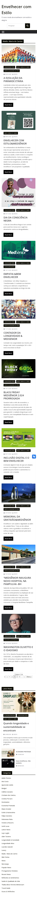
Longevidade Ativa (9, 67)
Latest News (6, 830)
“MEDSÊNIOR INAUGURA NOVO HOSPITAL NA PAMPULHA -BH (17, 581)
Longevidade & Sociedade (10, 840)
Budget (4, 788)
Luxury (4, 850)
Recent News (6, 874)
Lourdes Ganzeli (7, 847)
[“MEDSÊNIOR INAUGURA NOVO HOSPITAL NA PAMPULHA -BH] (18, 554)
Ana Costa (5, 781)
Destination (5, 802)
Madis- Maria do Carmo (23, 67)
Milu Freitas (5, 857)
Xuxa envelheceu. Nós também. (23, 762)
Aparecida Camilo (7, 785)
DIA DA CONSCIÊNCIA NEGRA (16, 219)
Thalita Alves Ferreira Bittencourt (13, 885)
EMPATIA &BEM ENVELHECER (12, 275)
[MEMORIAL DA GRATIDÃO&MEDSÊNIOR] (18, 493)
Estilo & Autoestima (8, 812)
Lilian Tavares (6, 836)
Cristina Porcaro (7, 799)
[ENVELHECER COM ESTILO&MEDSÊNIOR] (18, 120)
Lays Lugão (5, 833)
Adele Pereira (6, 778)
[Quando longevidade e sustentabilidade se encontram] (18, 702)
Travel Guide (6, 888)
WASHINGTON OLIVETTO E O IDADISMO (18, 648)
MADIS (15, 74)
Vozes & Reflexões (9, 266)
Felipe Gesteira (7, 816)
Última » (29, 677)
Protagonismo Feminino (10, 871)
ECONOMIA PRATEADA (23, 752)
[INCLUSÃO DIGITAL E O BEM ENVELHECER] (18, 437)
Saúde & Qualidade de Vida (11, 70)
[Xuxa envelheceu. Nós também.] (8, 763)
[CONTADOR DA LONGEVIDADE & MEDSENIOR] (18, 309)
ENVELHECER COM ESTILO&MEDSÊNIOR (15, 142)
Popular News (6, 867)
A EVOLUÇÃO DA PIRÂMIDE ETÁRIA (13, 79)
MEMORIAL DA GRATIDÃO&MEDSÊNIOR (17, 518)
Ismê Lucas (5, 826)
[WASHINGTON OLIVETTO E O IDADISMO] (18, 623)
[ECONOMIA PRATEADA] (8, 753)
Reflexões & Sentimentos (11, 640)
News (4, 861)
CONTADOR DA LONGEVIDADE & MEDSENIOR (13, 336)
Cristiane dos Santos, (9, 795)
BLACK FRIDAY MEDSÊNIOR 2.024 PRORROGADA (14, 395)
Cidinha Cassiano (7, 792)
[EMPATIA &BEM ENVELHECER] (18, 250)
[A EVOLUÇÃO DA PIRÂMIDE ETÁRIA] (18, 54)
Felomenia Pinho (7, 819)
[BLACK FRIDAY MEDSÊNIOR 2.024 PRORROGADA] (18, 368)
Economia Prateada (9, 715)
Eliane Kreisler (6, 809)
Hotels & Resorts (8, 823)
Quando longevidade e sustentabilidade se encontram (16, 727)
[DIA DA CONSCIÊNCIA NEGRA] (18, 192)
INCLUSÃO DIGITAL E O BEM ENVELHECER (16, 459)
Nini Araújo (5, 864)
